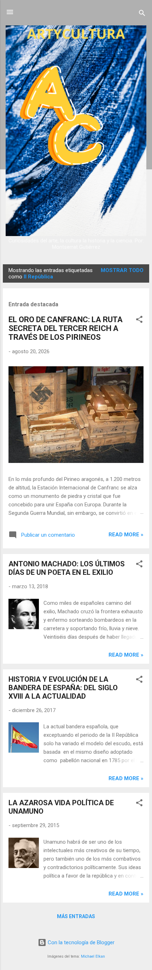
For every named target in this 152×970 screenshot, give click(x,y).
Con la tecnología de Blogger (80, 942)
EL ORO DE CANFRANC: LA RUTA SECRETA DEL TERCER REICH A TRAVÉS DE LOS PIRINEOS (65, 328)
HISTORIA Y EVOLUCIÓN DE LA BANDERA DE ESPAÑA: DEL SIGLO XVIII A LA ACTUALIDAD (63, 687)
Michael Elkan (93, 956)
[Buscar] (142, 14)
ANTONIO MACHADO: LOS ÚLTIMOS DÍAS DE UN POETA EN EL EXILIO (66, 568)
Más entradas (76, 916)
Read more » (126, 534)
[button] (139, 320)
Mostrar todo (122, 270)
